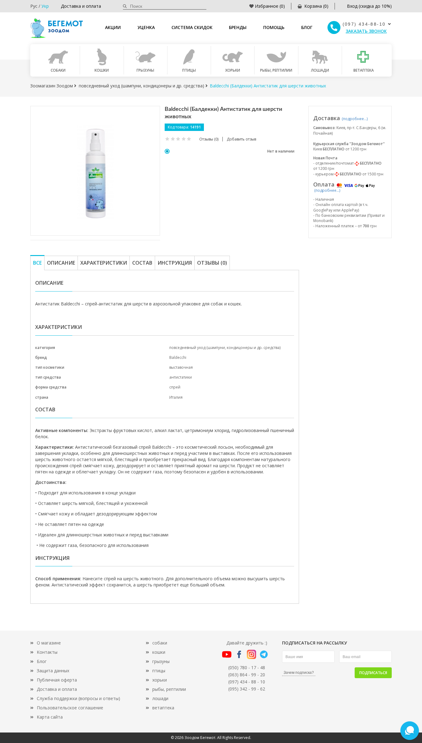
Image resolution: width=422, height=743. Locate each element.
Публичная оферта (57, 680)
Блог (306, 27)
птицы (158, 671)
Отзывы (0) (212, 262)
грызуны (161, 661)
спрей (174, 387)
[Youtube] (226, 653)
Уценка (146, 27)
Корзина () (316, 6)
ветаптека (163, 708)
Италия (176, 397)
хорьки (159, 680)
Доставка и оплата (81, 6)
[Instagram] (251, 653)
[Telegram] (263, 653)
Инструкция (175, 262)
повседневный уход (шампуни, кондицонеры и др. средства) (225, 347)
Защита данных (53, 671)
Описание (61, 262)
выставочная (181, 367)
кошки (158, 652)
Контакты (47, 652)
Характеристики (103, 262)
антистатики (180, 377)
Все (37, 262)
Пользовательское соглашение (70, 708)
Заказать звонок (366, 31)
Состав (142, 262)
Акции (113, 27)
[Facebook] (239, 653)
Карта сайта (50, 717)
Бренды (238, 27)
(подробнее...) (355, 118)
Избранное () (270, 6)
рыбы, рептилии (169, 689)
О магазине (49, 643)
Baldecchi (177, 357)
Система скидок (192, 27)
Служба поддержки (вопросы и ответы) (78, 698)
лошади (160, 698)
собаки (159, 643)
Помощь (274, 27)
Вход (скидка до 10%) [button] (369, 6)
